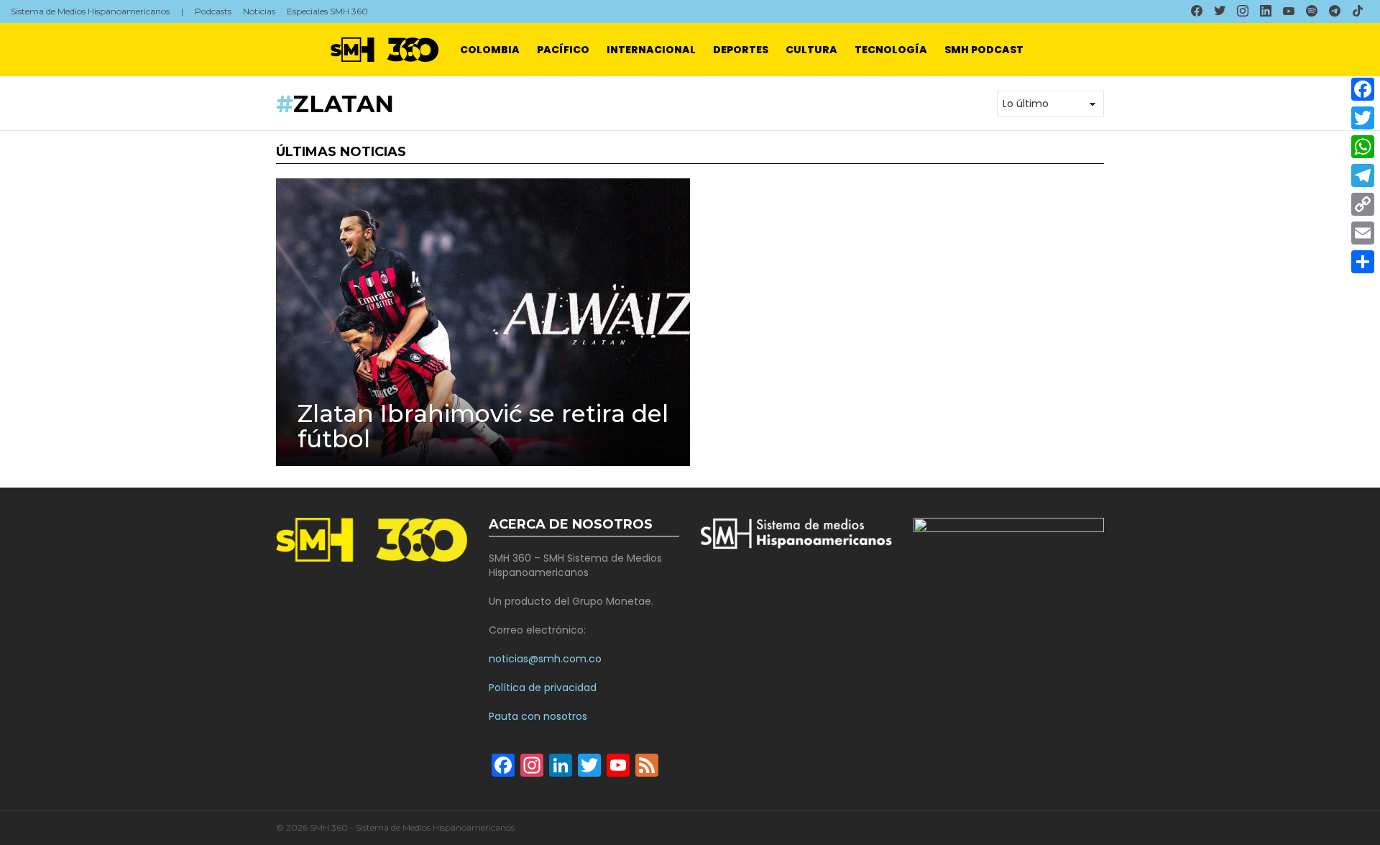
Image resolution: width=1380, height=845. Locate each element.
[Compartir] (1362, 261)
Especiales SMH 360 (327, 11)
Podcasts (213, 11)
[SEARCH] (1363, 49)
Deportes (740, 49)
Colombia (490, 49)
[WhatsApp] (1362, 146)
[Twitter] (1362, 118)
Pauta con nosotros (538, 716)
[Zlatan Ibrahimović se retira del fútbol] (483, 322)
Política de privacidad (543, 687)
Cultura (811, 49)
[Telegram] (1362, 175)
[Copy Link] (1362, 204)
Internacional (651, 49)
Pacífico (563, 49)
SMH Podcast (984, 49)
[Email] (1362, 233)
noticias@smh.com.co (545, 659)
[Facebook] (1362, 89)
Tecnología (891, 49)
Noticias (259, 11)
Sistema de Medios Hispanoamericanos (90, 11)
